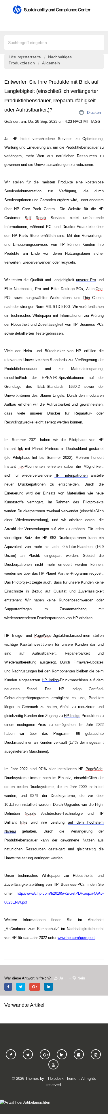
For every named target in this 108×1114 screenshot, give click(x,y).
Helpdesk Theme (62, 1078)
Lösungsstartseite (25, 57)
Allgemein (51, 63)
